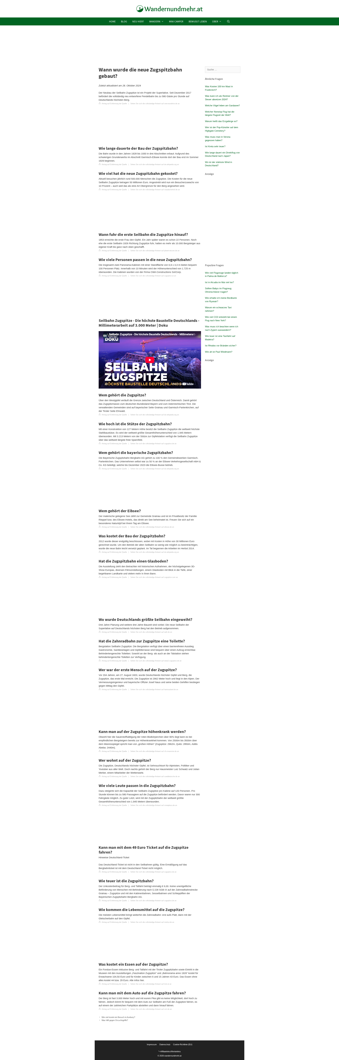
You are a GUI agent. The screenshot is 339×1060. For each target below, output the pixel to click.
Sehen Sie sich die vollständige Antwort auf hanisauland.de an (154, 689)
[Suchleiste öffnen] (228, 21)
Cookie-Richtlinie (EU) (182, 1044)
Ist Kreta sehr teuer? (215, 146)
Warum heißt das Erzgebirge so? (221, 121)
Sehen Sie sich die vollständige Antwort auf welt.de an (151, 632)
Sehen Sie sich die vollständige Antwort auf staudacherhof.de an (155, 190)
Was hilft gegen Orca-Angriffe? (115, 1020)
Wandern (154, 21)
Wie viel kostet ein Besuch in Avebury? (118, 1017)
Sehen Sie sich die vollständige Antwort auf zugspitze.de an (153, 444)
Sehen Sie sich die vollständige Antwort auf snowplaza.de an (153, 805)
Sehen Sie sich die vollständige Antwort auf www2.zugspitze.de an (155, 661)
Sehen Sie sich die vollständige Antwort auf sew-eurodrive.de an (155, 104)
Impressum (152, 1044)
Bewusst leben (198, 21)
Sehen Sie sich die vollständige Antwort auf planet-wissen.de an (154, 251)
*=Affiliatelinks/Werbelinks (169, 1051)
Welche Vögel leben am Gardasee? (222, 105)
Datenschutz (164, 1044)
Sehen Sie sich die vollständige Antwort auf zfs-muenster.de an (154, 751)
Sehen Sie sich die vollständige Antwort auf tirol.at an (150, 984)
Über (215, 21)
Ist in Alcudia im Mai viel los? (219, 282)
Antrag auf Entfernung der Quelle (114, 104)
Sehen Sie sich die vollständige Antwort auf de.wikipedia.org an (154, 164)
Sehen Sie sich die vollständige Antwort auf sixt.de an (151, 1009)
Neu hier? (138, 21)
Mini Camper (176, 21)
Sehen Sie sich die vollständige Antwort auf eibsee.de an (152, 527)
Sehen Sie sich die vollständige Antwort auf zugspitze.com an (154, 577)
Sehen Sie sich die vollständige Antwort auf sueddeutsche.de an (155, 776)
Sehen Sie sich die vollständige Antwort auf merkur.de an (152, 922)
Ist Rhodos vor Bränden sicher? (220, 345)
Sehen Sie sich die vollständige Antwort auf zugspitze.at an (153, 276)
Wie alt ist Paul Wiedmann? (218, 352)
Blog (124, 21)
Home (112, 21)
